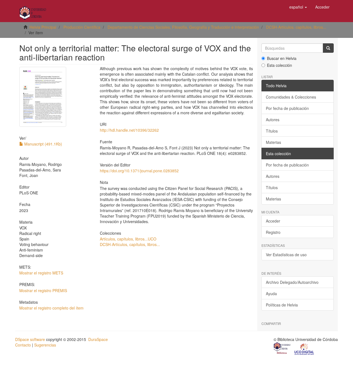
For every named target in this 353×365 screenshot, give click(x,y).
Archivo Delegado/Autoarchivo (292, 282)
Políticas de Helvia (282, 305)
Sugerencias (45, 345)
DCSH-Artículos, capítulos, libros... (296, 27)
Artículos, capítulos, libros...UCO (128, 239)
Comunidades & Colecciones (291, 97)
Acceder (273, 221)
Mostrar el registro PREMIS (43, 290)
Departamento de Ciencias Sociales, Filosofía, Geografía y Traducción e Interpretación (183, 27)
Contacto (23, 345)
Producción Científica (81, 27)
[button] (298, 7)
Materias (273, 142)
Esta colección (279, 65)
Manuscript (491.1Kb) (42, 144)
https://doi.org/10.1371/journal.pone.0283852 (139, 170)
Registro (273, 232)
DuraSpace (98, 339)
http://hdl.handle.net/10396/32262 (129, 130)
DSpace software (30, 339)
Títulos (272, 131)
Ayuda (271, 293)
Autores (272, 119)
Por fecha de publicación (287, 108)
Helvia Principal (43, 27)
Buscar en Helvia (281, 58)
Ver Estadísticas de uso (286, 254)
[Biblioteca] (282, 348)
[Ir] (328, 48)
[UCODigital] (304, 348)
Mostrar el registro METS (41, 273)
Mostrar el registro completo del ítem (51, 308)
